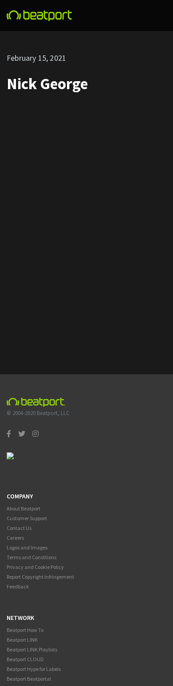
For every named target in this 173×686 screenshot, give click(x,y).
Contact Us (19, 528)
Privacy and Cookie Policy (35, 567)
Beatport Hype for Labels (34, 669)
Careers (15, 537)
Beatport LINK (22, 639)
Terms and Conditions (31, 557)
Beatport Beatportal (29, 678)
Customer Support (27, 518)
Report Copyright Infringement (40, 576)
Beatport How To (25, 630)
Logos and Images (27, 547)
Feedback (18, 586)
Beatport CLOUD (25, 659)
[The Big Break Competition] (39, 16)
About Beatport (23, 508)
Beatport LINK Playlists (32, 649)
